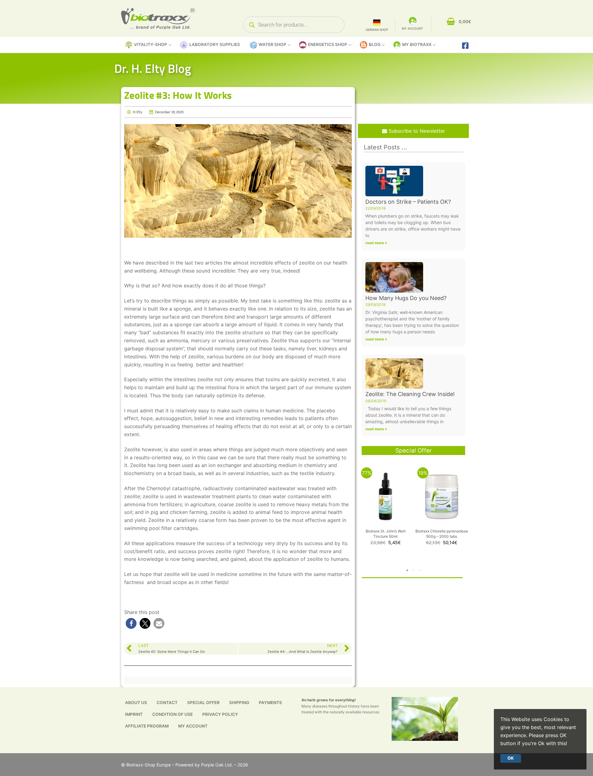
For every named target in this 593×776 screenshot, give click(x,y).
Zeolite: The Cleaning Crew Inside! (410, 394)
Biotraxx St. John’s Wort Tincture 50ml (386, 533)
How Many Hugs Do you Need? (406, 298)
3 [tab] (420, 570)
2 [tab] (413, 570)
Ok (510, 758)
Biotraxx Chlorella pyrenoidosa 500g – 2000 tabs (441, 533)
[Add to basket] (407, 493)
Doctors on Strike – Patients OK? (408, 201)
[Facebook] (465, 45)
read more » (376, 242)
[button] (131, 623)
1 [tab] (407, 570)
